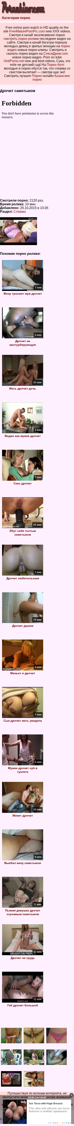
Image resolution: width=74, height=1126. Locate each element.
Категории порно (16, 18)
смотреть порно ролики (21, 38)
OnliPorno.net (14, 61)
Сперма (20, 211)
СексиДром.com (55, 53)
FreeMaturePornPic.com (27, 31)
